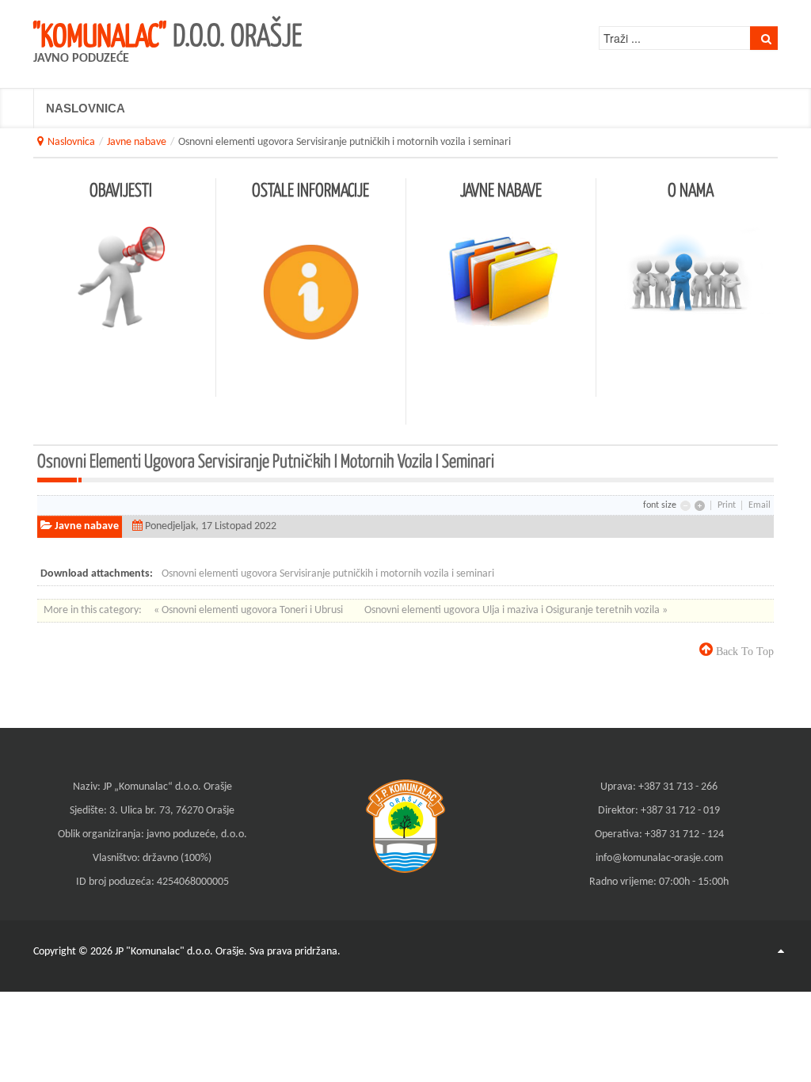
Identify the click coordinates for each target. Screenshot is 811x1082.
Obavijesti (120, 189)
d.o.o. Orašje (167, 34)
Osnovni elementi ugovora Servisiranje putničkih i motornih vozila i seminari (328, 574)
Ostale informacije (310, 189)
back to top (743, 651)
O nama (691, 189)
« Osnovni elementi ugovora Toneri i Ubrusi (249, 610)
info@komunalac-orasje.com (659, 858)
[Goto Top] (781, 952)
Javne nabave (136, 142)
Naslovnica (71, 142)
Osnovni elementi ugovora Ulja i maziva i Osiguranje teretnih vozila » (516, 610)
